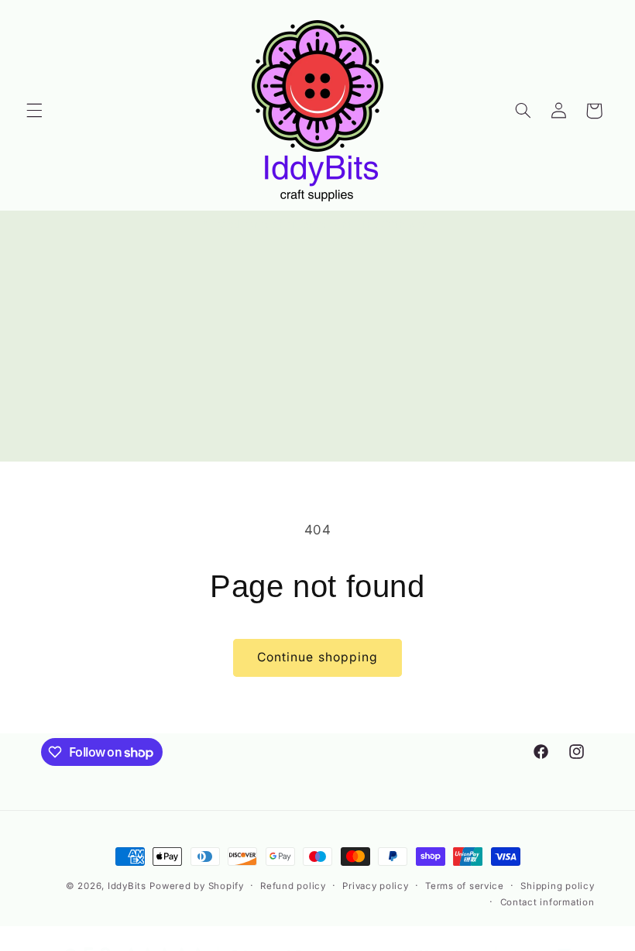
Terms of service (464, 886)
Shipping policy (557, 886)
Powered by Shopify (196, 886)
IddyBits (127, 886)
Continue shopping (317, 657)
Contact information (547, 902)
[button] (34, 111)
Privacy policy (375, 886)
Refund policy (293, 886)
